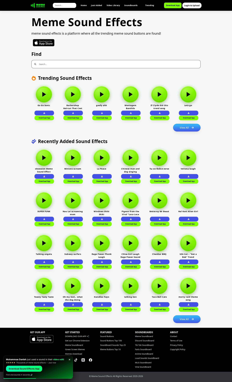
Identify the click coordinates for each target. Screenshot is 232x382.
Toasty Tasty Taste (44, 296)
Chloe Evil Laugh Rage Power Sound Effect (130, 257)
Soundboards (131, 5)
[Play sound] (44, 94)
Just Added (96, 5)
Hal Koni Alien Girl (188, 211)
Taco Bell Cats (159, 296)
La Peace (101, 168)
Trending (149, 5)
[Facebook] (90, 360)
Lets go (188, 105)
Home (84, 5)
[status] (38, 367)
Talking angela (44, 254)
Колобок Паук (101, 296)
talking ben (130, 296)
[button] (159, 113)
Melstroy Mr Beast (159, 211)
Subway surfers (72, 254)
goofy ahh (101, 105)
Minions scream (72, 168)
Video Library (113, 5)
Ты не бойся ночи (159, 168)
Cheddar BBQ (159, 254)
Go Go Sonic (44, 105)
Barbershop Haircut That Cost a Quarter (72, 108)
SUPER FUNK (43, 211)
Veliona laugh (188, 168)
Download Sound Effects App (24, 368)
